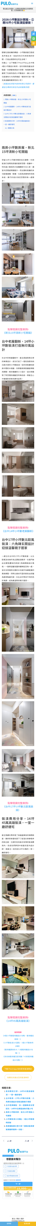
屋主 (13, 1219)
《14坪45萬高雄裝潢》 (18, 1021)
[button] (32, 3)
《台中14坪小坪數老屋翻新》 (18, 531)
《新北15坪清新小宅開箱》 (18, 332)
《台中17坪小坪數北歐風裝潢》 (18, 808)
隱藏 (13, 95)
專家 (18, 1219)
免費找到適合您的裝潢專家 (18, 1077)
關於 (22, 1219)
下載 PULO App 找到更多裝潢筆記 (18, 1069)
